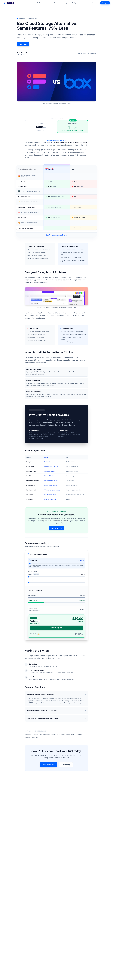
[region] (56, 198)
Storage (33, 574)
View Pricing (65, 764)
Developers (57, 3)
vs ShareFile (54, 734)
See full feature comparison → (56, 235)
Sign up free (105, 3)
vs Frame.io (35, 737)
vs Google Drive (37, 734)
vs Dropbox (28, 734)
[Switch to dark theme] (92, 2)
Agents (48, 3)
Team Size (34, 560)
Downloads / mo (32, 580)
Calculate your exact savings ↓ (56, 140)
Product (39, 3)
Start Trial (23, 44)
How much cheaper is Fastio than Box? (40, 694)
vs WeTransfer (70, 734)
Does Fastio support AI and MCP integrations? (43, 718)
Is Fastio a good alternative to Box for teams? (42, 710)
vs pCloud (28, 737)
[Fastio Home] (9, 3)
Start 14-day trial (56, 528)
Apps (66, 3)
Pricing (74, 3)
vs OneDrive (46, 734)
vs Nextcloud (79, 734)
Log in (97, 3)
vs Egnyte (62, 734)
